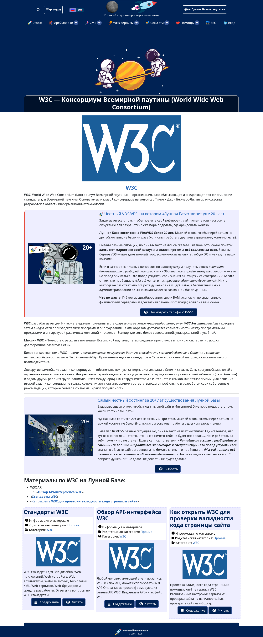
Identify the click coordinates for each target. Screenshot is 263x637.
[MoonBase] (119, 632)
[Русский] (73, 9)
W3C (49, 530)
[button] (53, 10)
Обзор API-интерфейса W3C (129, 515)
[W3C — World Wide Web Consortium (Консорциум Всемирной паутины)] (131, 148)
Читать (77, 602)
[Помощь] (197, 22)
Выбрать (171, 469)
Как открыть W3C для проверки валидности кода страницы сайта (201, 518)
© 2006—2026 (135, 632)
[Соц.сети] (166, 22)
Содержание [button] (49, 602)
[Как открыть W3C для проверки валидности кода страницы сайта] (204, 566)
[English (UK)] (80, 9)
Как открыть (84, 501)
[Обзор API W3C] (131, 559)
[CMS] (99, 22)
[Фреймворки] (76, 22)
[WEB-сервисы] (136, 22)
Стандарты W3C (46, 512)
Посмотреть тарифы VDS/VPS (171, 312)
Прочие (73, 525)
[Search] (38, 10)
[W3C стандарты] (58, 553)
